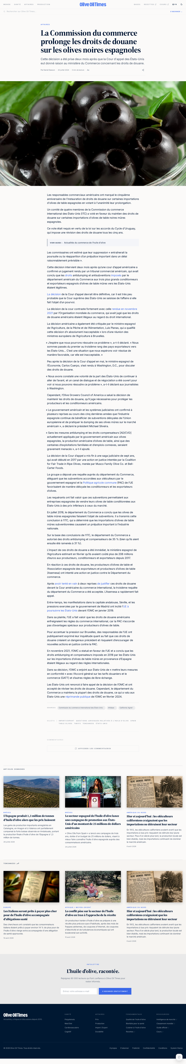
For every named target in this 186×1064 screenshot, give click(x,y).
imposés (116, 275)
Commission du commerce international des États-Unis (81, 708)
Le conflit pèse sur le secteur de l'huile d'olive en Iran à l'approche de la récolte (90, 913)
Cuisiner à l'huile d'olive (136, 1027)
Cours (163, 4)
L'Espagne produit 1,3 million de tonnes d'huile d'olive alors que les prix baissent (29, 818)
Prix (97, 1019)
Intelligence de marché (166, 1019)
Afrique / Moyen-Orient (78, 907)
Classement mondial (165, 1023)
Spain (133, 721)
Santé (17, 4)
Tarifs (77, 723)
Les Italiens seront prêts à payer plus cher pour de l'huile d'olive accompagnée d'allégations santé (30, 915)
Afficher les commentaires (94, 748)
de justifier (103, 583)
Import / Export (101, 1027)
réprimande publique (77, 696)
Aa (88, 70)
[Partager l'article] (143, 70)
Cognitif (68, 1032)
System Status (177, 1048)
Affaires (29, 4)
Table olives (65, 723)
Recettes (149, 4)
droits (68, 275)
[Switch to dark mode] (181, 4)
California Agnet (126, 708)
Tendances (88, 723)
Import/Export (66, 721)
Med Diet (68, 1023)
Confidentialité (149, 1048)
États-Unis (102, 723)
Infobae (111, 708)
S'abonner (124, 1048)
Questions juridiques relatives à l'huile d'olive (102, 721)
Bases (137, 4)
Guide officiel (162, 1027)
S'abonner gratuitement (115, 991)
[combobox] (87, 11)
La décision (54, 294)
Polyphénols (70, 1019)
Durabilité (99, 1032)
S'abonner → (176, 11)
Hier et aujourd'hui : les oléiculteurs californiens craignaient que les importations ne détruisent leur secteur (152, 820)
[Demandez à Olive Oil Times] (179, 1057)
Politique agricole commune (100, 482)
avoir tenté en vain (66, 583)
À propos (113, 1048)
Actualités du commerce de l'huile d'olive (84, 242)
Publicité (136, 1048)
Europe (7, 907)
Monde (7, 4)
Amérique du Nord (136, 812)
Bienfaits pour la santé (135, 1023)
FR (176, 4)
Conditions (162, 1048)
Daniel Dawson (49, 70)
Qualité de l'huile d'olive (136, 1019)
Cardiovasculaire (72, 1027)
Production (43, 4)
